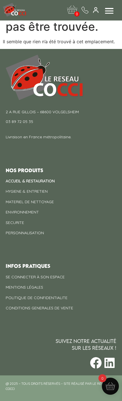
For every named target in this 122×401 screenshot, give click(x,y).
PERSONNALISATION (25, 232)
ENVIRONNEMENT (22, 212)
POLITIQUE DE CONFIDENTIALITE (37, 297)
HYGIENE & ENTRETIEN (27, 191)
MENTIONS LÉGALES (24, 287)
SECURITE (15, 222)
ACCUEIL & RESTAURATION (30, 181)
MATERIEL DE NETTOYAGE (30, 201)
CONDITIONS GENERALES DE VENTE (39, 307)
